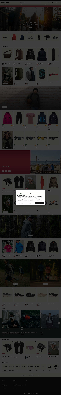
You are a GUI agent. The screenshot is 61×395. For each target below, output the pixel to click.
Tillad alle (40, 203)
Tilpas (30, 203)
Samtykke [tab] (21, 193)
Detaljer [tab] (30, 193)
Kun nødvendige (21, 203)
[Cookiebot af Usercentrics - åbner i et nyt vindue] (41, 191)
